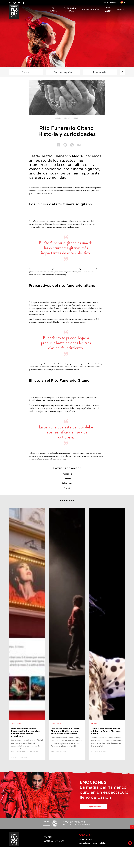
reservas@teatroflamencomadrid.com (93, 843)
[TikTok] (24, 2)
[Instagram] (15, 2)
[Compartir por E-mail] (77, 145)
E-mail (67, 488)
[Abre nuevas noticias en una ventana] (27, 634)
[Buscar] (122, 72)
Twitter (67, 478)
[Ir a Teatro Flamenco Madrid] (14, 11)
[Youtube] (19, 2)
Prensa (121, 10)
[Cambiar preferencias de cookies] (130, 843)
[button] (121, 2)
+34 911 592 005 (110, 2)
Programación (90, 10)
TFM (108, 9)
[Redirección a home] (14, 839)
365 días (69, 9)
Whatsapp (67, 483)
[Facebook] (10, 2)
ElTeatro (53, 9)
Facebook (67, 474)
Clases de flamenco (54, 841)
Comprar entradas (93, 806)
